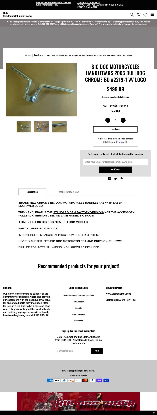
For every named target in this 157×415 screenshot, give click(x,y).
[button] (131, 14)
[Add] (123, 120)
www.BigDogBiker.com (118, 293)
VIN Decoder (78, 302)
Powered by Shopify (78, 375)
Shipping (105, 97)
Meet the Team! (78, 314)
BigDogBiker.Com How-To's (121, 299)
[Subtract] (107, 120)
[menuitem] (131, 14)
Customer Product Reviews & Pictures (78, 295)
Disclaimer (78, 321)
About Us (78, 308)
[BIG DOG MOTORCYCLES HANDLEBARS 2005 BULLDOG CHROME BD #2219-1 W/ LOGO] (24, 126)
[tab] (32, 192)
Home (28, 55)
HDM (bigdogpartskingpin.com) (17, 15)
